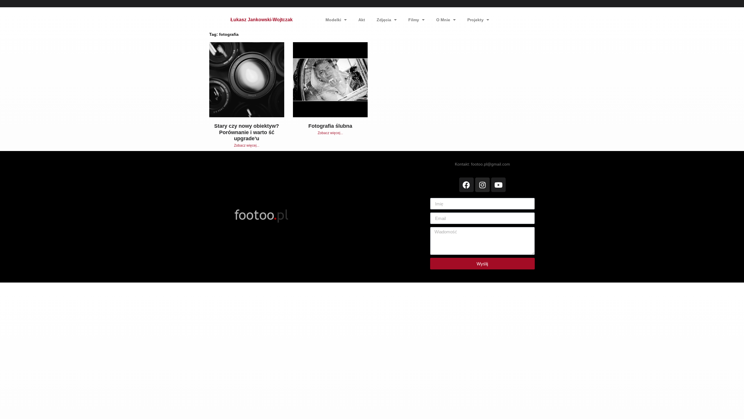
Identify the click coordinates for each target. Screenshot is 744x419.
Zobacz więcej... (246, 145)
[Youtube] (498, 184)
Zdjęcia (384, 19)
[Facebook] (466, 184)
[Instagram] (482, 184)
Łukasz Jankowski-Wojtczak (261, 19)
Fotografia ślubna (330, 126)
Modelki (333, 19)
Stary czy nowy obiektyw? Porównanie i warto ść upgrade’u (246, 132)
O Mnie (443, 19)
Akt (361, 19)
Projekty (475, 19)
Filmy (413, 19)
